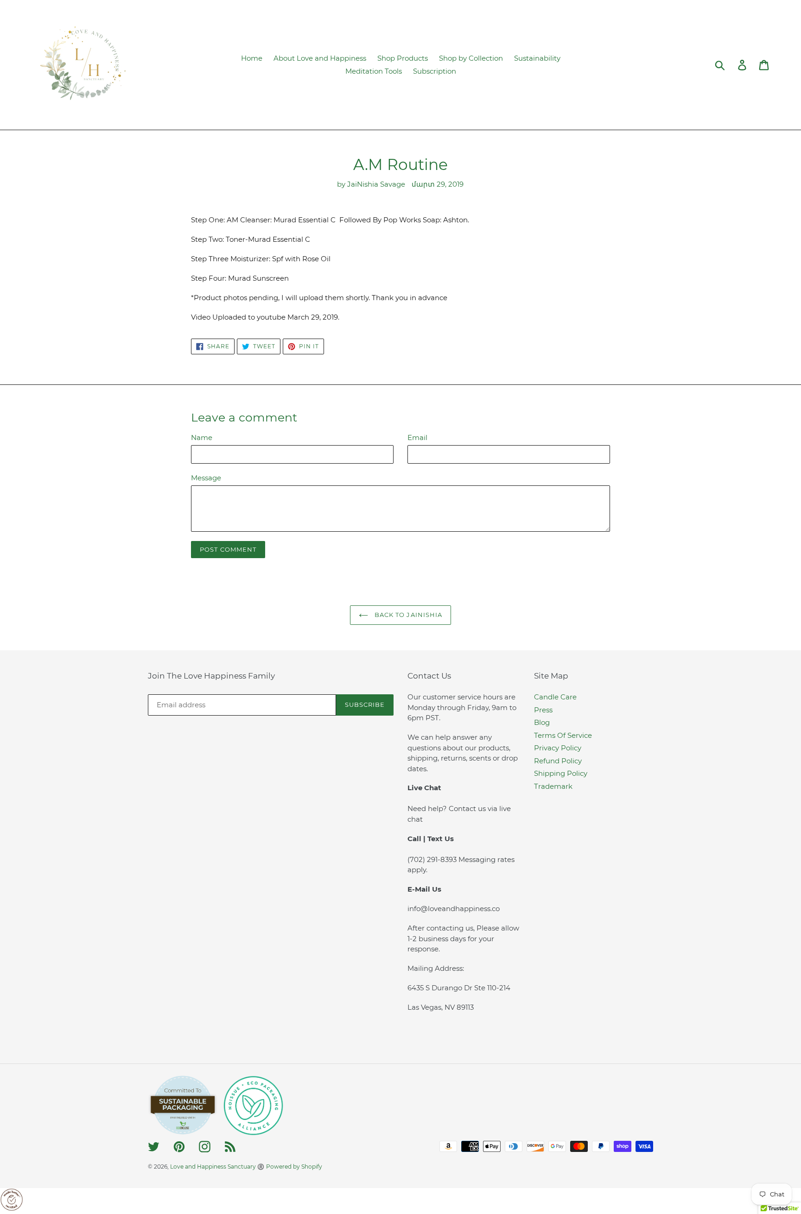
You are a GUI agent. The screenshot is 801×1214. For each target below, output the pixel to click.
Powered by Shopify (294, 1166)
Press (543, 709)
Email (417, 437)
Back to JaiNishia (407, 614)
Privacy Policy (557, 747)
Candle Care (555, 696)
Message (206, 477)
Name (201, 437)
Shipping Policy (560, 773)
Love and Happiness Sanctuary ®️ (217, 1166)
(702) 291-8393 (432, 859)
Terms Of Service (563, 735)
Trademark (553, 786)
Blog (542, 722)
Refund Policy (558, 760)
